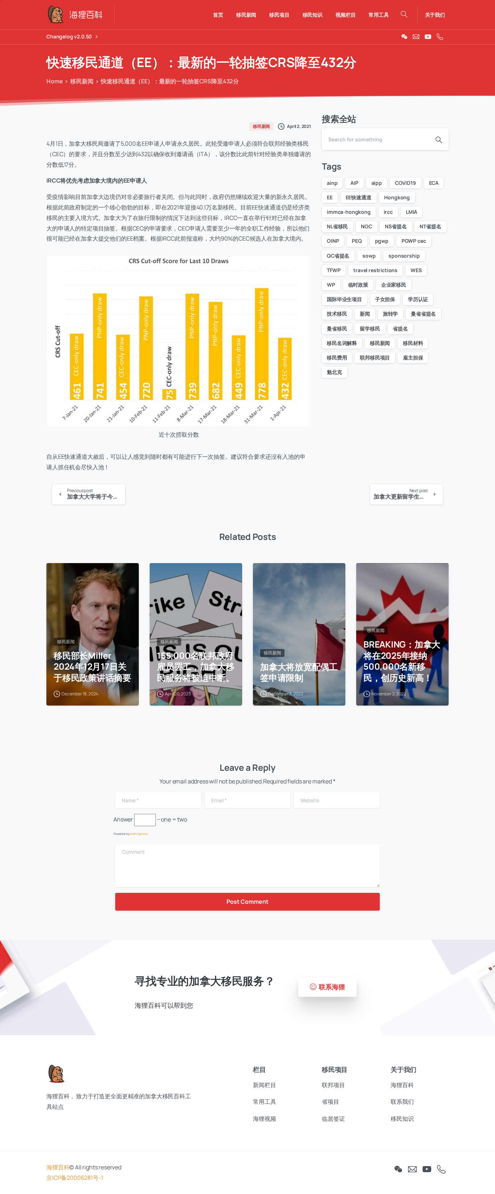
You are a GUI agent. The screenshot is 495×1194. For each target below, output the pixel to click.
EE (330, 197)
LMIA (411, 211)
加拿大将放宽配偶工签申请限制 (299, 672)
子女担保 (385, 299)
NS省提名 (396, 226)
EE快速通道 (358, 197)
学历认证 (418, 299)
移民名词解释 (342, 343)
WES (416, 270)
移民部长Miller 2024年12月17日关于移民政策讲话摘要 (92, 666)
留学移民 (370, 328)
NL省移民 (337, 226)
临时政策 (358, 284)
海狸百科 (57, 1167)
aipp (376, 182)
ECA (434, 182)
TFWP (333, 270)
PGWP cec (414, 240)
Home (54, 81)
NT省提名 (430, 226)
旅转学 (390, 313)
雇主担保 (413, 357)
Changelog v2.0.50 (69, 37)
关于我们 (435, 15)
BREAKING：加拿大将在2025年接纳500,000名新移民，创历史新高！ (401, 661)
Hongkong (397, 197)
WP (331, 284)
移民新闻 (81, 81)
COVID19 (405, 182)
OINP (333, 240)
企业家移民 (393, 284)
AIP (354, 182)
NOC (366, 226)
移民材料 (413, 343)
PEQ (357, 240)
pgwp (381, 240)
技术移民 (337, 313)
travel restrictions (375, 270)
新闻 (365, 313)
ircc (388, 211)
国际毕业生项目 (344, 299)
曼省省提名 (423, 313)
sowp (368, 255)
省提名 (400, 328)
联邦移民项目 (375, 357)
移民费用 (337, 357)
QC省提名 (338, 255)
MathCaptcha (138, 834)
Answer (123, 819)
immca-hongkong (349, 211)
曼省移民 (337, 328)
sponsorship (404, 255)
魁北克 (334, 372)
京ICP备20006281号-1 (74, 1178)
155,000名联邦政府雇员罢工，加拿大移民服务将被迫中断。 (195, 666)
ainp (332, 182)
